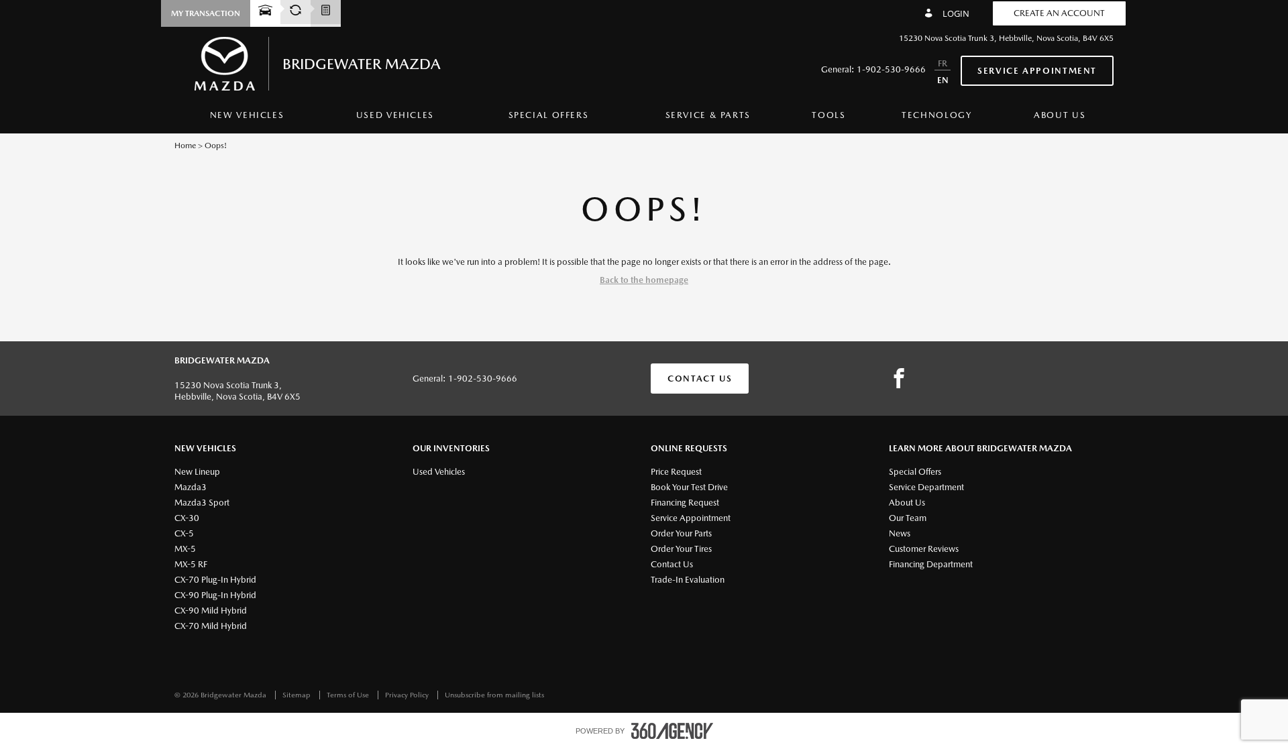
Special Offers (548, 115)
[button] (205, 13)
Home (185, 145)
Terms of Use (349, 695)
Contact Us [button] (699, 378)
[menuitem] (246, 118)
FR (942, 63)
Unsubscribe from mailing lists (494, 695)
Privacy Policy (408, 695)
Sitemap (297, 695)
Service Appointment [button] (1037, 71)
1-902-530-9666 (891, 69)
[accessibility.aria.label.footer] (672, 731)
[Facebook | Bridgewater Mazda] (899, 379)
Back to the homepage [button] (644, 280)
